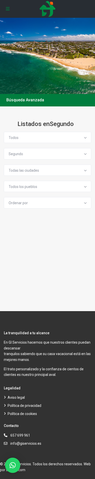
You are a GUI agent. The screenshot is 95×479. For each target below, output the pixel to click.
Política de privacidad (24, 406)
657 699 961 (20, 435)
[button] (12, 465)
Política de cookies (22, 414)
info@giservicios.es (25, 443)
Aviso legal (16, 397)
